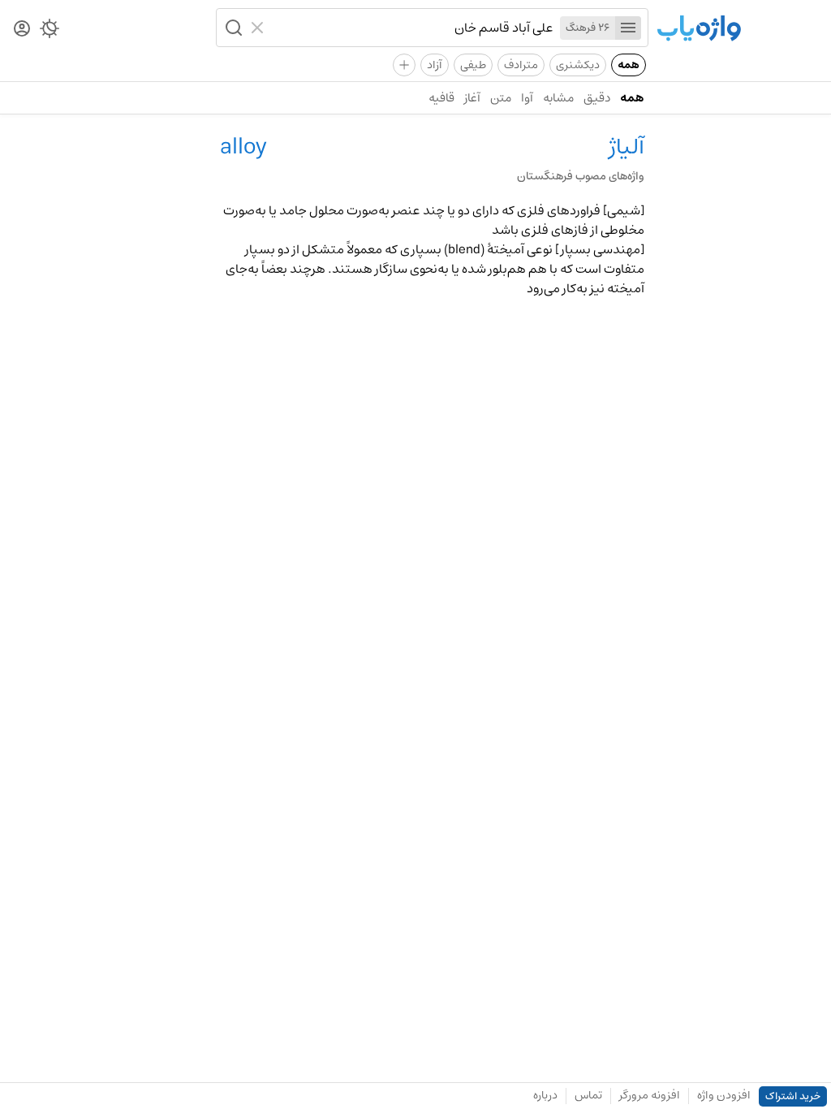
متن (500, 98)
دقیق (596, 98)
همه (628, 65)
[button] (232, 27)
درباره (545, 1095)
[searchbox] (412, 27)
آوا (527, 98)
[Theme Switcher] (49, 32)
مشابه (558, 98)
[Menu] (628, 28)
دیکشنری (578, 65)
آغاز (472, 98)
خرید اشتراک (792, 1096)
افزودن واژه (724, 1095)
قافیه (441, 98)
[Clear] (259, 27)
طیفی (473, 65)
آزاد (434, 65)
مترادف (521, 65)
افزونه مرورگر (649, 1095)
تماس (588, 1095)
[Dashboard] (22, 30)
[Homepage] (699, 29)
